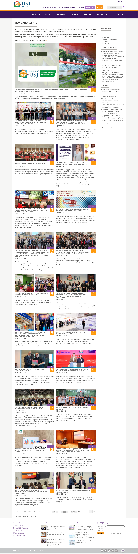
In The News (105, 37)
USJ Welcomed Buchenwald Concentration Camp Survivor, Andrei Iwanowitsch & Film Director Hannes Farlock (31, 210)
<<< (53, 512)
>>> (75, 512)
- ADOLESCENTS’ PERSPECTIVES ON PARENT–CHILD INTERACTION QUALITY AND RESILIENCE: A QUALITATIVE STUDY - (112, 67)
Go (91, 511)
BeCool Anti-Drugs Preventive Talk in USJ (30, 163)
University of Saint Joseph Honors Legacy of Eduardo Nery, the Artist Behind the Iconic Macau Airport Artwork (31, 122)
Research (87, 14)
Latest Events (106, 35)
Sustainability (64, 7)
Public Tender (17, 530)
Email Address (102, 526)
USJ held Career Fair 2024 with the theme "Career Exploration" (71, 333)
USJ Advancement (19, 533)
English (120, 1)
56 (64, 512)
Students (75, 14)
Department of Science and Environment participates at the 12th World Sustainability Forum (55, 534)
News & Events (45, 7)
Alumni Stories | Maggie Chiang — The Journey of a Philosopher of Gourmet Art (72, 163)
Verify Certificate (19, 536)
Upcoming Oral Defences (109, 39)
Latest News (105, 33)
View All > (104, 124)
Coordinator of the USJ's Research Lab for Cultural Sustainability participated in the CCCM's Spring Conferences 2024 (72, 450)
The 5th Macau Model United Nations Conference (83, 541)
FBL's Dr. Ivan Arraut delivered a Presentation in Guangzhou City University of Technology (31, 491)
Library (54, 7)
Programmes (62, 14)
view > (113, 93)
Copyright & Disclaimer (21, 528)
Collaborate (118, 14)
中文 (124, 1)
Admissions (90, 7)
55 (62, 512)
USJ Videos (105, 41)
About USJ (36, 14)
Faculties (48, 14)
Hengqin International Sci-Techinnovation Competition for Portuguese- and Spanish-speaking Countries (84, 536)
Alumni (99, 7)
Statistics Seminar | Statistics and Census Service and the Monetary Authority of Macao (30, 450)
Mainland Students (77, 7)
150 (72, 512)
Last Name (100, 530)
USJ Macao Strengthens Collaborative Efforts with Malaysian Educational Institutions (29, 408)
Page (79, 511)
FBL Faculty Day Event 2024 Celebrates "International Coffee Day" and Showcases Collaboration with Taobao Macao (72, 252)
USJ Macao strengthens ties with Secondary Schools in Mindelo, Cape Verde (31, 294)
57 (67, 512)
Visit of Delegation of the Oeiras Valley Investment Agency (30, 370)
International (102, 14)
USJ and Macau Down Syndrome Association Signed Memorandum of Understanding (72, 370)
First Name (100, 528)
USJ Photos (105, 43)
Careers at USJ (18, 525)
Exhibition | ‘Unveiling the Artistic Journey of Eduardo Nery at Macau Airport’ (72, 209)
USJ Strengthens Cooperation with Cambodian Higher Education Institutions (56, 527)
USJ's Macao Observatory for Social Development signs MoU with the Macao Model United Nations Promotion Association (71, 295)
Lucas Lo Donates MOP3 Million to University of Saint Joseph (73, 491)
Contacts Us (17, 523)
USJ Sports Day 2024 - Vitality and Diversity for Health (72, 408)
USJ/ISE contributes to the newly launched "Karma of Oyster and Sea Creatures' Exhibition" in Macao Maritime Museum (72, 122)
